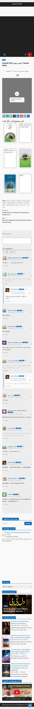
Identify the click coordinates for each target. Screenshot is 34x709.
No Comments (24, 625)
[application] (17, 692)
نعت (20, 205)
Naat (4, 59)
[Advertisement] (17, 34)
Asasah (13, 200)
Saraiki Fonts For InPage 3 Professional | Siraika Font (15, 212)
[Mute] (27, 699)
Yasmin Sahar (10, 205)
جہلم (24, 205)
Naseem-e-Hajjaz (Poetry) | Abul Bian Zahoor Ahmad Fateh (16, 220)
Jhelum (4, 203)
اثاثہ (28, 205)
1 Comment (22, 672)
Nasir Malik (14, 289)
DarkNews (19, 705)
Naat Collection (11, 203)
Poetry (9, 534)
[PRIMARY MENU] (4, 54)
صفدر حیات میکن (20, 291)
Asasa (8, 200)
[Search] (25, 54)
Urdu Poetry (20, 203)
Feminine (19, 200)
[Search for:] (13, 523)
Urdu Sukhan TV (30, 55)
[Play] (4, 699)
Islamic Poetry (26, 200)
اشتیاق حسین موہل (21, 378)
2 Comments (22, 653)
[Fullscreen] (29, 699)
